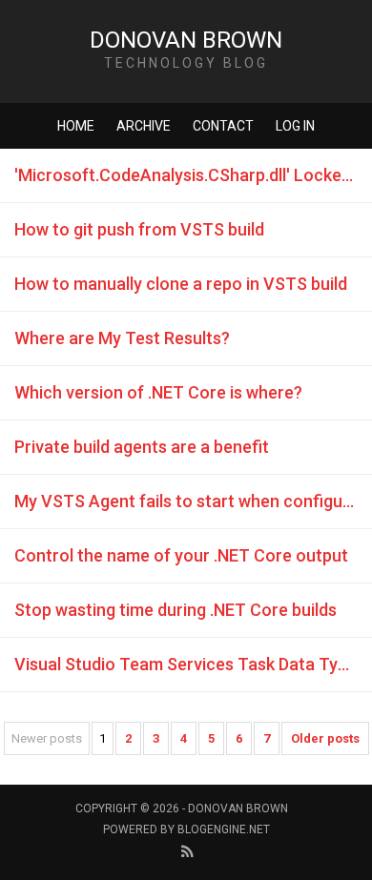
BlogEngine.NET (223, 829)
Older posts (325, 738)
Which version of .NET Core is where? (158, 392)
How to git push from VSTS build (139, 229)
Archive (143, 125)
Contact (223, 125)
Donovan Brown (186, 40)
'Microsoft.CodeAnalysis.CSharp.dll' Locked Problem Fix (193, 175)
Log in (295, 125)
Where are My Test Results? (122, 338)
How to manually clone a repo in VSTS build (180, 284)
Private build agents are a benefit (141, 447)
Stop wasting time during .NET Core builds (175, 610)
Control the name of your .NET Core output (181, 555)
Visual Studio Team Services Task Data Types (189, 664)
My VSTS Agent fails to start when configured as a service (193, 501)
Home (75, 125)
